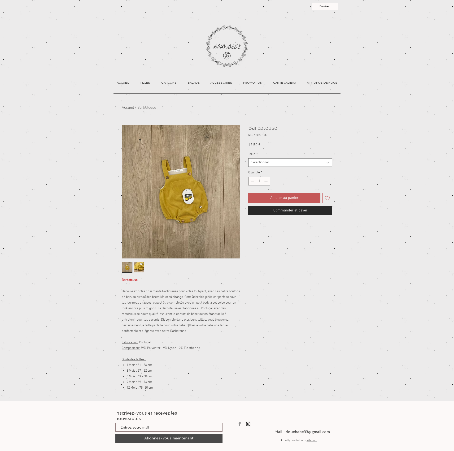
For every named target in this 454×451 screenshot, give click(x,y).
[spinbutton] (259, 181)
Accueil (128, 107)
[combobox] (290, 162)
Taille (253, 154)
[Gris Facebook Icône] (239, 424)
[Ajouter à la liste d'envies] (327, 198)
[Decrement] (252, 181)
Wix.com (312, 440)
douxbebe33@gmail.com (308, 432)
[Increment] (266, 181)
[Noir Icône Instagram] (248, 424)
